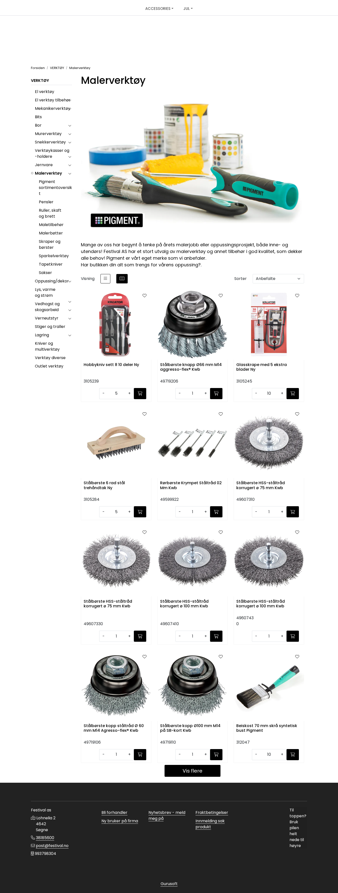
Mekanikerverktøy (52, 108)
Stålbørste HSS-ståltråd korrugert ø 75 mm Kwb (260, 485)
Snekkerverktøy (50, 142)
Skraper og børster (49, 244)
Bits (38, 117)
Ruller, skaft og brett (50, 213)
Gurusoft (169, 884)
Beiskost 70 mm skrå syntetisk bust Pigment (266, 728)
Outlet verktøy (49, 366)
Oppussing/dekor (52, 281)
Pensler (46, 202)
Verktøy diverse (50, 358)
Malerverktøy (48, 173)
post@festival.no (52, 845)
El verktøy (44, 91)
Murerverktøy (48, 134)
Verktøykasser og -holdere (52, 153)
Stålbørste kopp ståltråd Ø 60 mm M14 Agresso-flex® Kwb (114, 728)
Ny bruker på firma (119, 821)
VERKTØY (40, 80)
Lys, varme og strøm (45, 292)
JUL (186, 8)
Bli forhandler (114, 812)
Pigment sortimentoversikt (55, 187)
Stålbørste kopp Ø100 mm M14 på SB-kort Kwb (190, 728)
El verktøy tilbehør (53, 100)
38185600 (45, 838)
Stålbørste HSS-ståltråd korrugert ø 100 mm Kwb (184, 604)
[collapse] (69, 100)
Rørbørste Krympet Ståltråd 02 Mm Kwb (191, 485)
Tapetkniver (51, 264)
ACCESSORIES (157, 8)
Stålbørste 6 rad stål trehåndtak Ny (104, 485)
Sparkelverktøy (54, 256)
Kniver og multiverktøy (47, 346)
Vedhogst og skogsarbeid (47, 307)
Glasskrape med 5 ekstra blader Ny (261, 367)
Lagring (42, 335)
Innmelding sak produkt (210, 824)
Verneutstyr (46, 318)
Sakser (45, 272)
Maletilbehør (51, 225)
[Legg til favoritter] (144, 295)
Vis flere (192, 770)
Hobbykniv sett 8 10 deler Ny (111, 364)
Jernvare (44, 165)
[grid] (122, 278)
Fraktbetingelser (211, 812)
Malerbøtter (51, 233)
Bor (38, 125)
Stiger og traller (50, 326)
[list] (105, 278)
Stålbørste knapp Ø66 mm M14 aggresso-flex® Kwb (191, 367)
